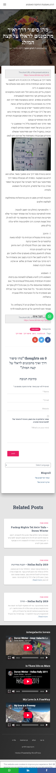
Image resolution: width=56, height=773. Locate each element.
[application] (28, 647)
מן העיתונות (24, 740)
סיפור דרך (27, 333)
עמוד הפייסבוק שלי (42, 478)
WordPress (36, 753)
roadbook (41, 333)
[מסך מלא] (9, 657)
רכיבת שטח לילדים (28, 747)
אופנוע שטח (35, 329)
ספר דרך (19, 333)
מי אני (42, 740)
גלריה (14, 740)
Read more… (37, 580)
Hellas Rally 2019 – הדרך (34, 601)
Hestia (17, 753)
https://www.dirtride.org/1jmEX (36, 75)
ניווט (34, 333)
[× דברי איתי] (49, 316)
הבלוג (34, 740)
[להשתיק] (13, 657)
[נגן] (46, 657)
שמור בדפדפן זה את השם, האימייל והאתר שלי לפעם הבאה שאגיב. (30, 420)
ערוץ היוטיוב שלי (43, 482)
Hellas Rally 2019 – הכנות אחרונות (29, 564)
